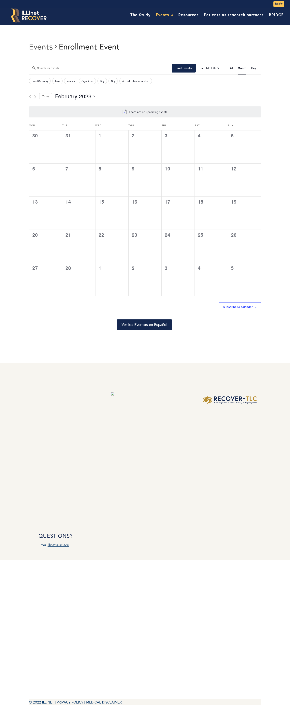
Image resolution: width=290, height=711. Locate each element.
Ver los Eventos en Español (144, 324)
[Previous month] (30, 97)
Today (45, 96)
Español (278, 3)
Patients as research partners (234, 15)
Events (162, 15)
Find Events (184, 68)
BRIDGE (276, 15)
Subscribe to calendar (238, 307)
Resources (188, 15)
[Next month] (35, 97)
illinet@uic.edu (58, 545)
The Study (140, 15)
